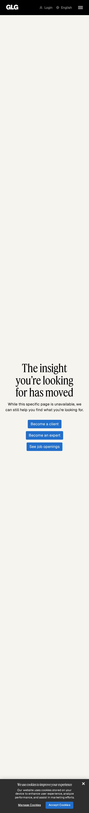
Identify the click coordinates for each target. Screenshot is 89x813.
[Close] (83, 784)
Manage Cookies (29, 805)
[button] (46, 7)
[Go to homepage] (11, 7)
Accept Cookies (59, 805)
